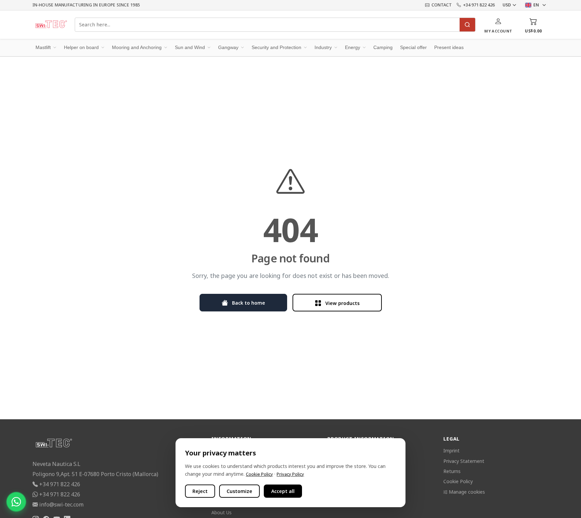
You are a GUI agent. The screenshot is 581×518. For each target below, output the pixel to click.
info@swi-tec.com (61, 504)
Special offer (413, 47)
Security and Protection (276, 47)
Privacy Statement (463, 461)
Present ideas (449, 47)
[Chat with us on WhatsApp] (16, 501)
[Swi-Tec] (51, 25)
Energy (352, 47)
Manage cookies (467, 492)
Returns (452, 471)
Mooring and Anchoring (137, 47)
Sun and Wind (190, 47)
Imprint (451, 450)
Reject (200, 491)
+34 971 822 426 (479, 5)
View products (341, 303)
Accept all (283, 491)
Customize (239, 491)
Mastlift (43, 47)
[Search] (467, 24)
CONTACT (442, 5)
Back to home (248, 303)
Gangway (228, 47)
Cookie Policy (458, 481)
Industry (323, 47)
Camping (383, 47)
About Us (221, 512)
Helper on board (81, 47)
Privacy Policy (290, 474)
